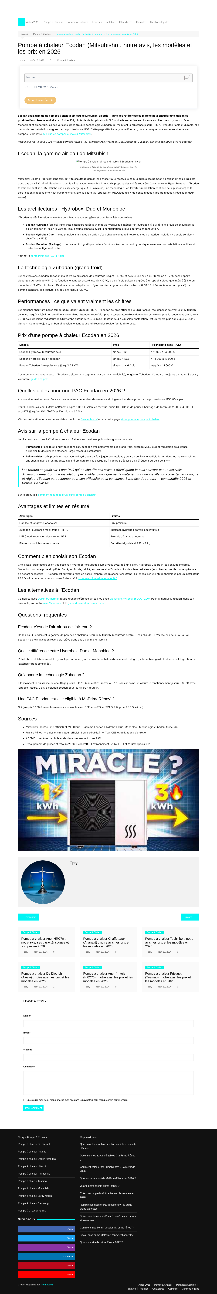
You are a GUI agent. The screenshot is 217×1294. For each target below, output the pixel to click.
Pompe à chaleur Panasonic (34, 1173)
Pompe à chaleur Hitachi (32, 1166)
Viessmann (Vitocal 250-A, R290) (130, 598)
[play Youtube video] (108, 800)
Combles (141, 22)
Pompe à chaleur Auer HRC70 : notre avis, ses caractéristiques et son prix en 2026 (45, 942)
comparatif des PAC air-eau (47, 255)
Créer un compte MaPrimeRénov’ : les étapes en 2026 (107, 1195)
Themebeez (47, 1284)
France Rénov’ (89, 419)
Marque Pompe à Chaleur (32, 1137)
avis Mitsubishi (52, 603)
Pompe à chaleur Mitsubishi (33, 1188)
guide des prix (39, 379)
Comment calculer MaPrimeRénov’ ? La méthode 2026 (107, 1169)
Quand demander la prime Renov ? (99, 1186)
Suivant (188, 917)
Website (27, 1049)
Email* (27, 1032)
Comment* (29, 1066)
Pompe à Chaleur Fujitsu (32, 1210)
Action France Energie (40, 7)
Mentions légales (159, 22)
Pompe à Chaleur (53, 22)
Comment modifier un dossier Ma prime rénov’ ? (107, 1227)
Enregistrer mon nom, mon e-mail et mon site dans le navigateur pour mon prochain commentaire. (77, 1100)
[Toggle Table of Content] (185, 77)
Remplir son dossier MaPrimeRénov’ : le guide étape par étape (106, 1206)
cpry (22, 60)
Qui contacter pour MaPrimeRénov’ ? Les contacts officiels (108, 1146)
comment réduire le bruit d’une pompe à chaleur (66, 494)
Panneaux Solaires (77, 22)
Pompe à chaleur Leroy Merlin (35, 1196)
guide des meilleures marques (86, 603)
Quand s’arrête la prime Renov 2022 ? (101, 1242)
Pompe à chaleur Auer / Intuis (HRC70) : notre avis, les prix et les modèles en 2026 (108, 977)
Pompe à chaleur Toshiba (32, 1181)
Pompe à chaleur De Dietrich (34, 1144)
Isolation (110, 22)
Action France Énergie (40, 100)
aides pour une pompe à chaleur (140, 419)
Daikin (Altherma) (48, 598)
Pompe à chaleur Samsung (33, 1203)
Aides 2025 (32, 22)
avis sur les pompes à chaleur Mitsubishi (67, 133)
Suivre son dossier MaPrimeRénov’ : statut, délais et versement (108, 1218)
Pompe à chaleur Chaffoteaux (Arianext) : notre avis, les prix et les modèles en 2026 (106, 942)
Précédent (30, 917)
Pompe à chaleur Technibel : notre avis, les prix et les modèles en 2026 (169, 942)
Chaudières (125, 22)
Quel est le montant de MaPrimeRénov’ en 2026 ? (108, 1178)
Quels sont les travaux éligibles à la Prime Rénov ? (107, 1157)
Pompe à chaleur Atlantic (32, 1151)
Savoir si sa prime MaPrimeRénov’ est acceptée (107, 1235)
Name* (27, 1015)
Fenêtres (97, 22)
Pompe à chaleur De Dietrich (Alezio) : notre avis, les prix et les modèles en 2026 (45, 977)
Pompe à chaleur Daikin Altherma (37, 1159)
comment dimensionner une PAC (97, 578)
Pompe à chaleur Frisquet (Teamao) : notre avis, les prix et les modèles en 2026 (168, 977)
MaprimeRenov (88, 1137)
